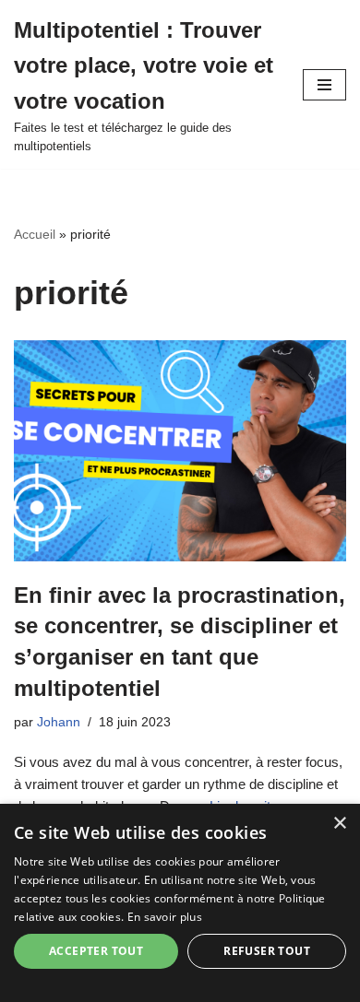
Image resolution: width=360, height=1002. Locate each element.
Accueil (34, 234)
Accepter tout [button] (96, 951)
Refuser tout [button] (266, 951)
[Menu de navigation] (324, 84)
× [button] (339, 824)
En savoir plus (164, 917)
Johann (58, 722)
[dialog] (180, 903)
